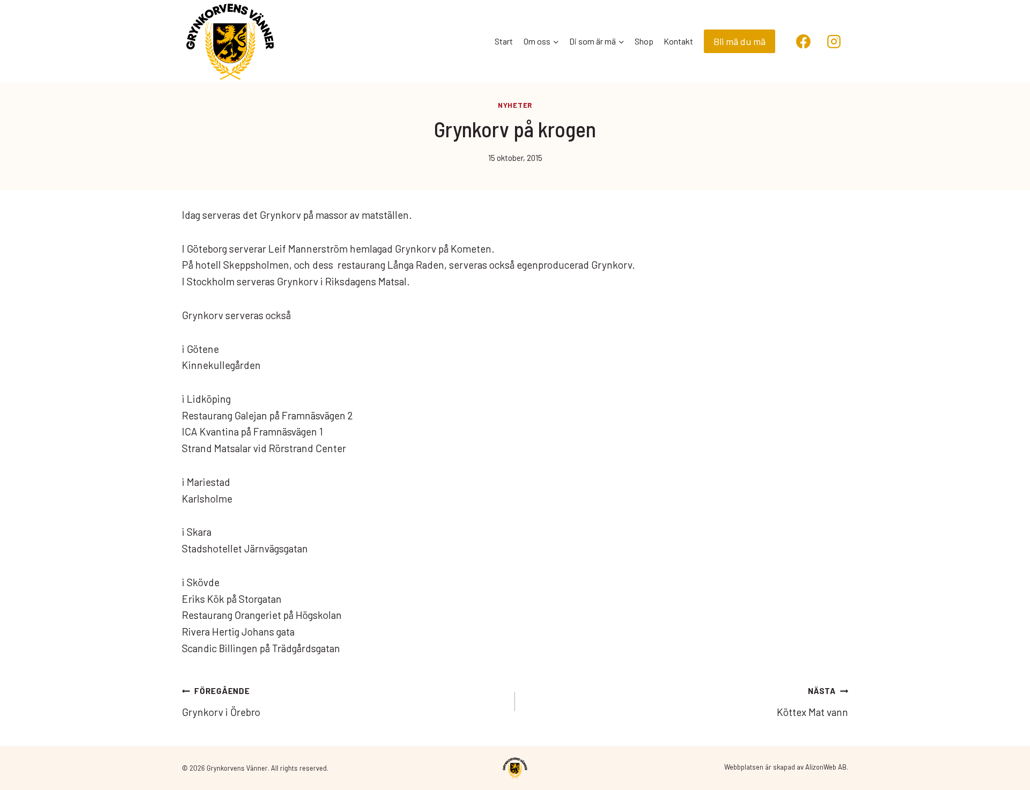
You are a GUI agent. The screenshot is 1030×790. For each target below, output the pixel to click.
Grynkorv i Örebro (221, 702)
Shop (644, 41)
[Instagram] (833, 41)
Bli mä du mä (739, 41)
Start (504, 41)
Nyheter (515, 105)
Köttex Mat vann (812, 702)
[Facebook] (803, 41)
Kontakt (678, 41)
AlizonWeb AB (826, 767)
